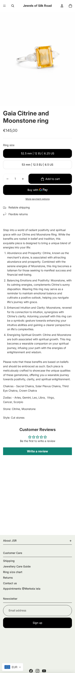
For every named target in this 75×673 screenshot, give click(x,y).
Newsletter (10, 598)
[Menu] (4, 5)
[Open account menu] (62, 6)
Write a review (37, 451)
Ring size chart (12, 572)
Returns (8, 577)
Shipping (9, 560)
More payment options (38, 199)
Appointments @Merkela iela (21, 588)
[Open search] (12, 6)
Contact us (10, 583)
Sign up (37, 622)
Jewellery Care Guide (17, 566)
